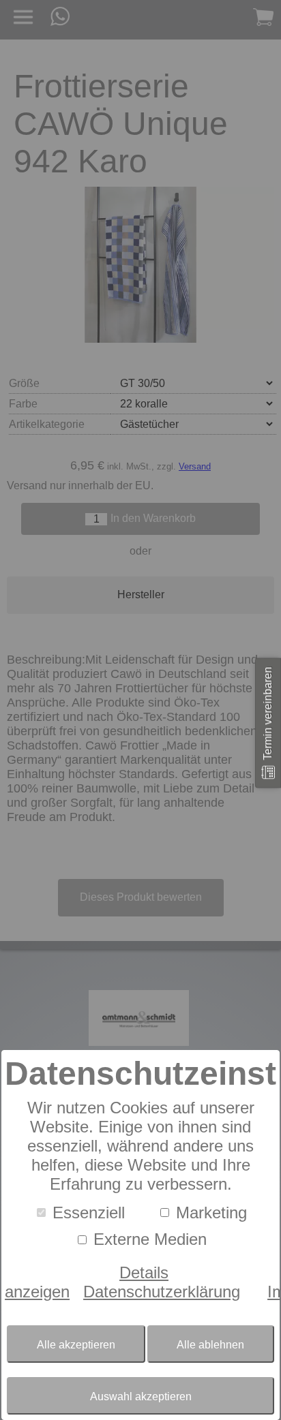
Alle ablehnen (210, 1344)
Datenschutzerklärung (161, 1291)
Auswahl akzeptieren (141, 1396)
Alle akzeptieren (76, 1344)
